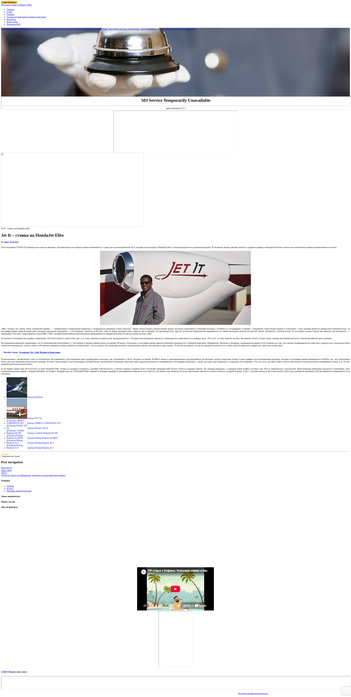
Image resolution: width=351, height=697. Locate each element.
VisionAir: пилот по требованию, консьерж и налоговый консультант (33, 474)
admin (6, 242)
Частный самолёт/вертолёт (19, 491)
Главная (10, 9)
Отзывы (10, 14)
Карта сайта (12, 22)
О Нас (9, 12)
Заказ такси (6, 469)
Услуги (10, 488)
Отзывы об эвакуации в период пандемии (26, 17)
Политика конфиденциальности (253, 693)
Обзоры (4, 454)
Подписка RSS (13, 24)
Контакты (11, 19)
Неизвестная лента (17, 672)
